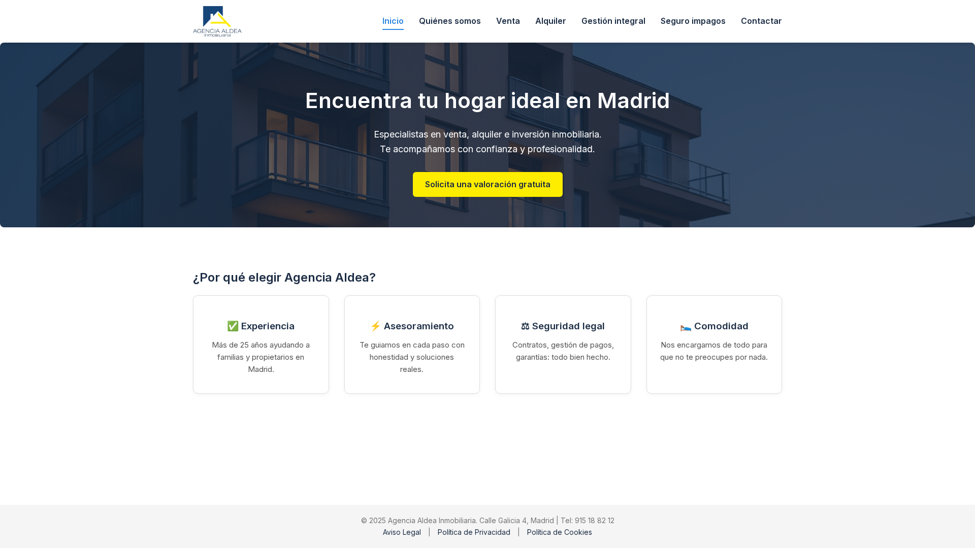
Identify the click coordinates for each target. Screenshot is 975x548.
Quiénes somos (450, 21)
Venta (508, 21)
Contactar (761, 21)
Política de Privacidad (474, 532)
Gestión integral (613, 21)
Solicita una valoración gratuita (487, 184)
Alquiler (550, 21)
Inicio (393, 21)
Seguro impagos (693, 21)
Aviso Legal (402, 532)
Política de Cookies (559, 532)
